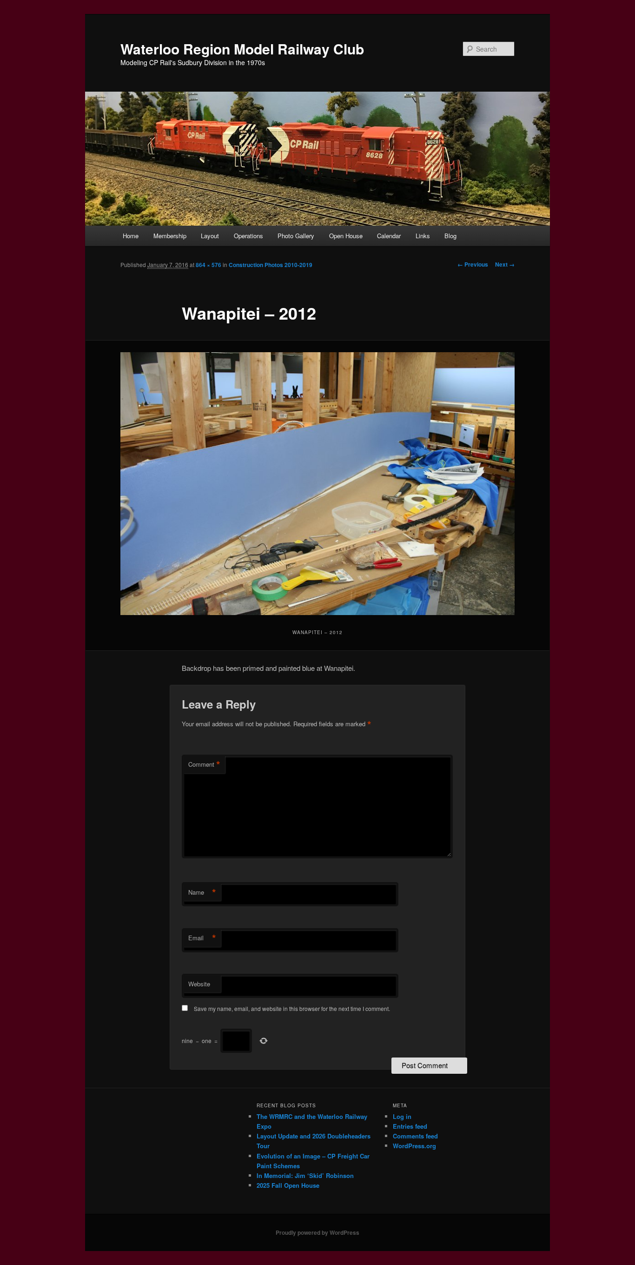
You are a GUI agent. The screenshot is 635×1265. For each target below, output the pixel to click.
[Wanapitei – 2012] (317, 483)
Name (202, 892)
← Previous (472, 264)
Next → (505, 264)
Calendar (389, 235)
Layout (210, 235)
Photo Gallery (296, 235)
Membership (169, 235)
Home (131, 235)
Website (199, 983)
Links (423, 235)
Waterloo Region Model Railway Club (242, 49)
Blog (450, 235)
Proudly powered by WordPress (317, 1232)
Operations (248, 235)
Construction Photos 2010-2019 (270, 265)
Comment (204, 764)
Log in (402, 1116)
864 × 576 (208, 265)
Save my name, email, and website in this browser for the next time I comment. (292, 1008)
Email (202, 937)
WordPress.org (414, 1145)
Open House (346, 235)
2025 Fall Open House (288, 1185)
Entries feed (410, 1126)
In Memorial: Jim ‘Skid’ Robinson (305, 1175)
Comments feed (415, 1135)
